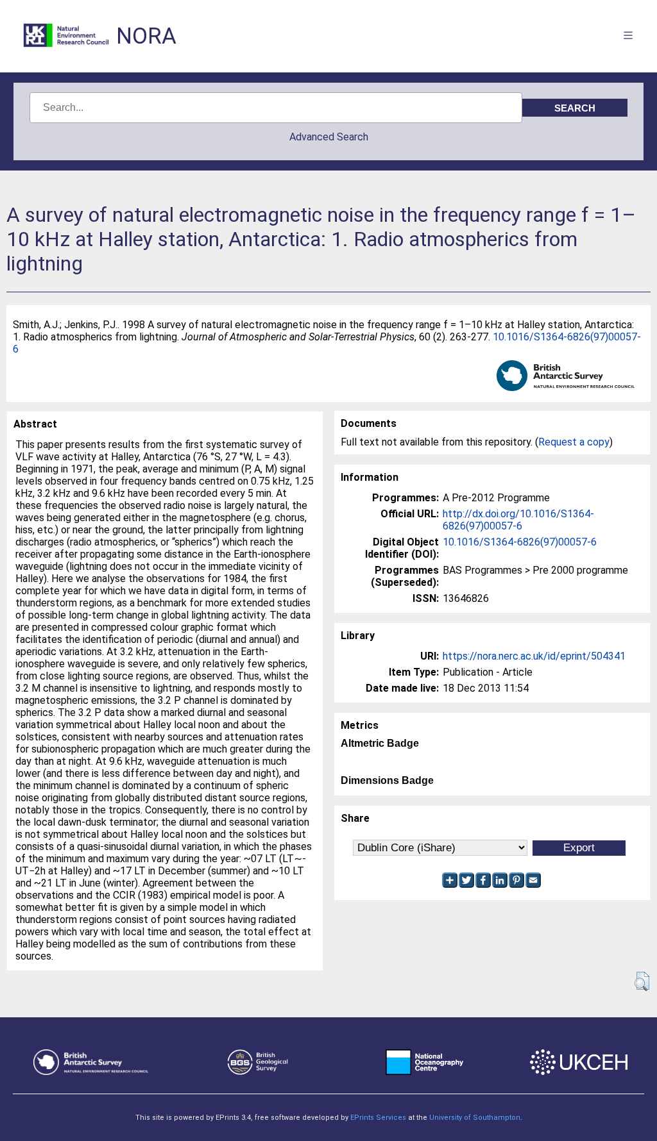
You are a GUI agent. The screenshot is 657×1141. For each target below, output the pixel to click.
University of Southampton (474, 1117)
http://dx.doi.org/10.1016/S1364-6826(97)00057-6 (518, 520)
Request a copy (574, 442)
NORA (146, 36)
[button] (642, 981)
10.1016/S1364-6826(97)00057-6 (520, 542)
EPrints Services (378, 1117)
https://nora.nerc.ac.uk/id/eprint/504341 (534, 656)
